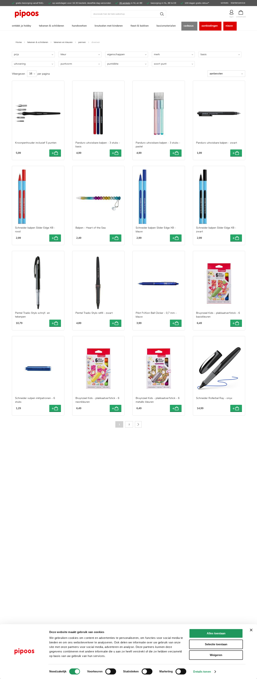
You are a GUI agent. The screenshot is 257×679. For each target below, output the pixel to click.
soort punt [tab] (160, 64)
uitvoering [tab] (20, 64)
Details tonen (202, 671)
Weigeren (216, 655)
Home (19, 42)
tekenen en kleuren (63, 42)
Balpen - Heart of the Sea (90, 228)
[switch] (110, 672)
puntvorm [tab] (66, 64)
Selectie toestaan (216, 644)
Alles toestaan (216, 633)
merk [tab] (157, 54)
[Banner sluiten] (251, 630)
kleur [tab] (63, 54)
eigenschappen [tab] (116, 54)
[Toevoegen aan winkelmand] (55, 153)
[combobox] (128, 14)
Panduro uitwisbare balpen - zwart (216, 143)
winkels (224, 2)
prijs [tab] (16, 54)
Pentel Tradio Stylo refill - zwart (94, 313)
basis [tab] (204, 54)
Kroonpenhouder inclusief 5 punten (35, 143)
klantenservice (238, 2)
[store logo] (41, 14)
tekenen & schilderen (37, 42)
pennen (82, 42)
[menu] (128, 26)
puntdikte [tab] (112, 64)
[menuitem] (22, 26)
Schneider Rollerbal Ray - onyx (214, 398)
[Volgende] (138, 424)
